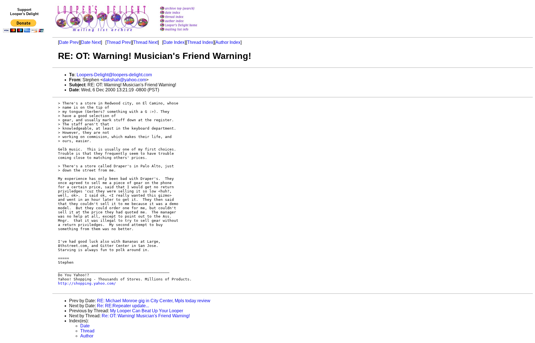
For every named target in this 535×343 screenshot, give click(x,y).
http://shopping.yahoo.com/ (87, 283)
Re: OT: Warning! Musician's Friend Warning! (146, 315)
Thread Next (145, 42)
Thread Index (200, 42)
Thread (87, 330)
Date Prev (69, 42)
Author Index (227, 42)
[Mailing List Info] (185, 32)
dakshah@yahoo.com (124, 79)
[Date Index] (185, 13)
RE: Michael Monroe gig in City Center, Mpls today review (153, 300)
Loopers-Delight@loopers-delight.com (114, 74)
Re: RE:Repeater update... (123, 305)
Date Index (174, 42)
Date (85, 325)
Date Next (91, 42)
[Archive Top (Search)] (185, 8)
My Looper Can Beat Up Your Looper (146, 310)
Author (86, 336)
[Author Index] (185, 21)
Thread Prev (118, 42)
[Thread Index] (185, 17)
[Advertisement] (24, 150)
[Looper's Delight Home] (185, 25)
